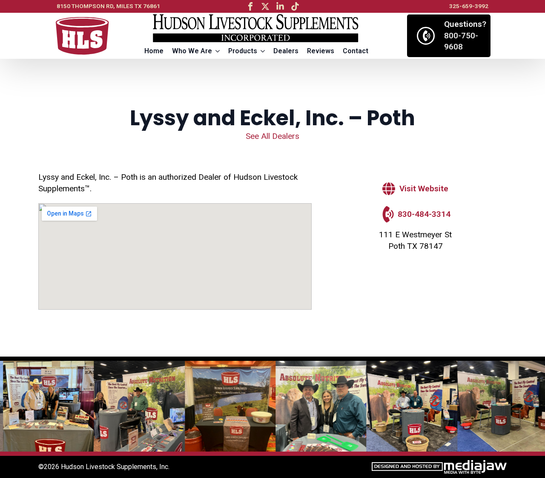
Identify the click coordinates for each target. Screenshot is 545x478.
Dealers (285, 51)
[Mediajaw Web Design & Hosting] (439, 467)
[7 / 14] (45, 406)
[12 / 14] (499, 406)
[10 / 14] (317, 406)
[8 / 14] (136, 406)
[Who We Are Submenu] (218, 51)
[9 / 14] (227, 406)
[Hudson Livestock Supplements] (82, 36)
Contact (355, 51)
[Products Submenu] (263, 51)
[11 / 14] (408, 406)
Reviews (320, 51)
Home (154, 51)
